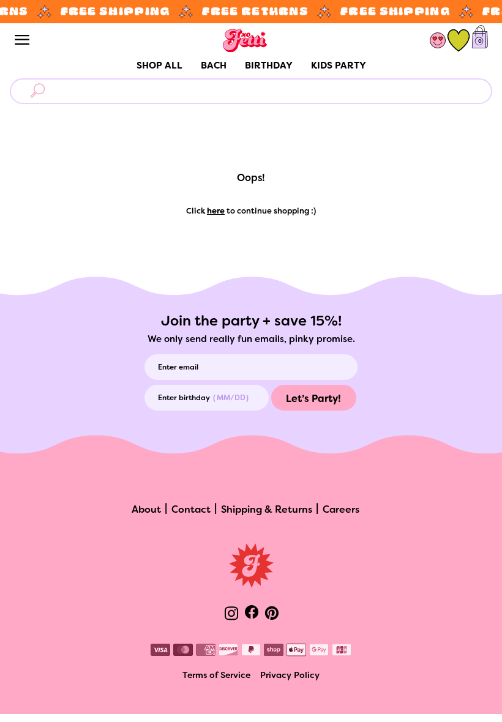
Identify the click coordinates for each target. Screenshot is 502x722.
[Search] (40, 91)
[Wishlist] (458, 40)
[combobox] (266, 91)
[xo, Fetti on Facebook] (251, 613)
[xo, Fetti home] (245, 40)
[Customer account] (437, 40)
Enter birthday (184, 398)
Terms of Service (216, 676)
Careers (341, 510)
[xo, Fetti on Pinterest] (272, 614)
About (146, 510)
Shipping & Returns (266, 510)
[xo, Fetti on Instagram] (231, 614)
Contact (191, 510)
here (216, 211)
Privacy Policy (290, 676)
